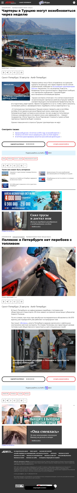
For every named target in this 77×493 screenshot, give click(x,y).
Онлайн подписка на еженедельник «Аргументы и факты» (31, 453)
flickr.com (13, 68)
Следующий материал (39, 487)
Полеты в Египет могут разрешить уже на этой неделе (36, 135)
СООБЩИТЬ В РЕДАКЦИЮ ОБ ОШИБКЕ (49, 457)
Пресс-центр (33, 451)
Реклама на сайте (19, 455)
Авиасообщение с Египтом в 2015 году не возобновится (37, 133)
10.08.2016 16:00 (6, 7)
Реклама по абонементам (34, 455)
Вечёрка (24, 323)
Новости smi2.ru (8, 231)
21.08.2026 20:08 (6, 237)
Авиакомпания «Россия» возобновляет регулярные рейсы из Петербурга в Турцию (59, 172)
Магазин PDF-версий (45, 451)
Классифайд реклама (64, 455)
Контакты (53, 453)
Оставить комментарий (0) (61, 144)
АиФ (15, 297)
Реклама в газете (64, 453)
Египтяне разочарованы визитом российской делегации (37, 137)
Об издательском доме (21, 451)
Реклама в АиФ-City (50, 455)
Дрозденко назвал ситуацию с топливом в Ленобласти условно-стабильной (41, 361)
